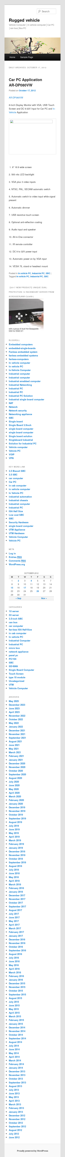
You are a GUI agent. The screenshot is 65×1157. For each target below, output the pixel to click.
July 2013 (14, 1089)
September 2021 (17, 737)
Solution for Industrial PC (22, 443)
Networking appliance (20, 414)
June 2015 (14, 1005)
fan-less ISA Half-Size (20, 629)
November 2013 (17, 1075)
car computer (16, 478)
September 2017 (17, 906)
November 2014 (17, 1031)
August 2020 (15, 778)
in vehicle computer (19, 489)
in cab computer (17, 485)
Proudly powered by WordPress (32, 1150)
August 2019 (15, 822)
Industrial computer (19, 373)
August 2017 (15, 910)
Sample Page (26, 57)
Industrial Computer (19, 640)
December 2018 (17, 851)
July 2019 (14, 825)
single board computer (21, 428)
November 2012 (17, 1119)
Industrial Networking (20, 384)
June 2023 (14, 708)
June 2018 (14, 873)
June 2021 (14, 745)
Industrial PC (38, 273)
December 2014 (17, 1027)
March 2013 (15, 1104)
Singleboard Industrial (21, 439)
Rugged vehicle (24, 20)
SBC (48, 273)
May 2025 (14, 701)
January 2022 (16, 726)
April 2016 (14, 968)
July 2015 (14, 1001)
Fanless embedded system (23, 351)
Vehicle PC (14, 450)
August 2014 (15, 1042)
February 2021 (16, 756)
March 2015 (15, 1016)
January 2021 (16, 759)
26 (38, 591)
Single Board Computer (21, 669)
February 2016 (16, 976)
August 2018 (15, 866)
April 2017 (14, 924)
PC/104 (12, 659)
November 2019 (17, 811)
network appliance (18, 651)
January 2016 (16, 979)
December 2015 (17, 983)
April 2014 (14, 1056)
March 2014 (15, 1060)
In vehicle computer (19, 362)
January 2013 (16, 1111)
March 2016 (15, 972)
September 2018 (17, 862)
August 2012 (15, 1130)
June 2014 (14, 1049)
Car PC (12, 481)
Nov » (44, 598)
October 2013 (16, 1078)
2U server (14, 615)
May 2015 (14, 1009)
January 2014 (16, 1067)
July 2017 (14, 913)
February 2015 (16, 1020)
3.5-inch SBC (16, 618)
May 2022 (14, 723)
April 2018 (14, 880)
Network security (18, 410)
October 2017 (16, 902)
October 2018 (16, 858)
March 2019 (15, 840)
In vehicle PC (24, 273)
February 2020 (16, 800)
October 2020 (16, 770)
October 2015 (16, 990)
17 (25, 587)
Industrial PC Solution (21, 395)
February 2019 (16, 844)
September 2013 (17, 1082)
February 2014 (16, 1064)
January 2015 (16, 1023)
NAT (11, 403)
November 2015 (17, 987)
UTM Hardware (16, 533)
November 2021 (17, 734)
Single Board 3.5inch (20, 425)
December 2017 (17, 895)
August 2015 (15, 998)
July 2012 (14, 1133)
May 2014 (14, 1053)
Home (12, 57)
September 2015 (17, 994)
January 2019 (16, 847)
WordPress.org (17, 564)
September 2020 (17, 774)
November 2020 (17, 767)
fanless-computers (19, 359)
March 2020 (15, 796)
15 (12, 587)
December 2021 (17, 730)
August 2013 (15, 1086)
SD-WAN (13, 666)
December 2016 (17, 939)
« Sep (18, 598)
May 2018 (14, 877)
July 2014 (14, 1045)
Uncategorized (16, 681)
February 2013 (16, 1108)
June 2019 (14, 829)
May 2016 (14, 965)
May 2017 (14, 921)
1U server (14, 611)
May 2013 (14, 1097)
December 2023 (17, 704)
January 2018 (16, 891)
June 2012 (14, 1137)
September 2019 (17, 818)
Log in (12, 553)
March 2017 (15, 928)
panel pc (13, 655)
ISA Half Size (16, 511)
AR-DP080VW (16, 97)
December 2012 (17, 1115)
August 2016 (15, 954)
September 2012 (17, 1126)
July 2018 (14, 869)
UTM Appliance (17, 529)
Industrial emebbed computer (25, 381)
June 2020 (14, 785)
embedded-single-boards (22, 348)
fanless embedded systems (23, 355)
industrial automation (20, 496)
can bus (13, 622)
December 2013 (17, 1071)
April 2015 (14, 1012)
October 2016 (16, 946)
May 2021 (14, 748)
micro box (14, 648)
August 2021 (15, 741)
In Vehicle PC (16, 493)
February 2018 (16, 888)
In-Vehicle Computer (20, 370)
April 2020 (14, 792)
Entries (15, 557)
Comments (17, 560)
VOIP (11, 454)
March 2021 (15, 752)
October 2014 (16, 1034)
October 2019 (16, 814)
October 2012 (16, 1122)
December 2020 (17, 763)
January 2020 (16, 803)
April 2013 (14, 1100)
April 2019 (14, 836)
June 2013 (14, 1093)
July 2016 (14, 957)
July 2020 (14, 781)
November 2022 (17, 715)
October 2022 (16, 719)
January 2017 (16, 935)
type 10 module (17, 677)
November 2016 (17, 943)
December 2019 (17, 807)
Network (13, 406)
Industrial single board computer (26, 399)
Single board (16, 421)
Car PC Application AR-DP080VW (25, 82)
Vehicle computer (18, 447)
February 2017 (16, 932)
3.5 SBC (13, 474)
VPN (11, 458)
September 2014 (17, 1038)
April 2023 (14, 712)
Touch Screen (16, 673)
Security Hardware (18, 522)
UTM (11, 684)
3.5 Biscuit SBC (17, 471)
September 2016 (17, 950)
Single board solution (21, 436)
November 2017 (17, 899)
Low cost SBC (16, 514)
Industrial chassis (18, 500)
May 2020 (14, 789)
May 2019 (14, 833)
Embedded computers (21, 344)
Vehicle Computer (18, 536)
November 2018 (17, 855)
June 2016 (14, 961)
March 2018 (15, 884)
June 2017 (14, 917)
